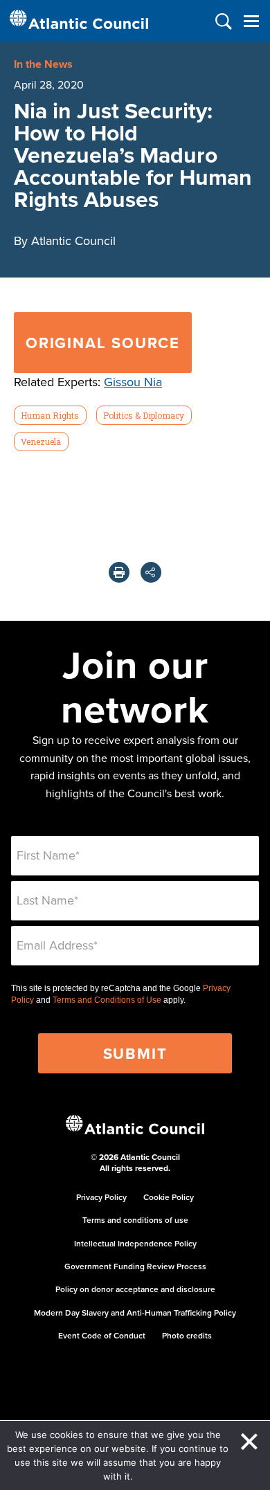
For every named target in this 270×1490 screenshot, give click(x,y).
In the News (43, 64)
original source (103, 342)
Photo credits (187, 1335)
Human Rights (50, 415)
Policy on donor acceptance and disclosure (135, 1289)
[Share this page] (151, 572)
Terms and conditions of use (135, 1220)
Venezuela (41, 441)
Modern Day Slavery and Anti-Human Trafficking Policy (135, 1312)
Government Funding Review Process (135, 1266)
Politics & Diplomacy (143, 415)
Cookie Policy (168, 1197)
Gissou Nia (133, 381)
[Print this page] (119, 572)
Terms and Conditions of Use (107, 1000)
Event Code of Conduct (101, 1335)
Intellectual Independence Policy (135, 1243)
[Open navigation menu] (251, 21)
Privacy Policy (101, 1197)
